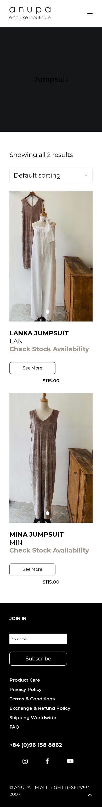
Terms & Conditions (32, 698)
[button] (25, 762)
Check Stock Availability (49, 349)
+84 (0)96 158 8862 (35, 745)
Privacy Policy (25, 689)
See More (32, 368)
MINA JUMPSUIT (36, 534)
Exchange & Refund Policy (39, 708)
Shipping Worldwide (32, 717)
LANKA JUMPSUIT (39, 333)
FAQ (14, 727)
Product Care (24, 680)
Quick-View (86, 197)
